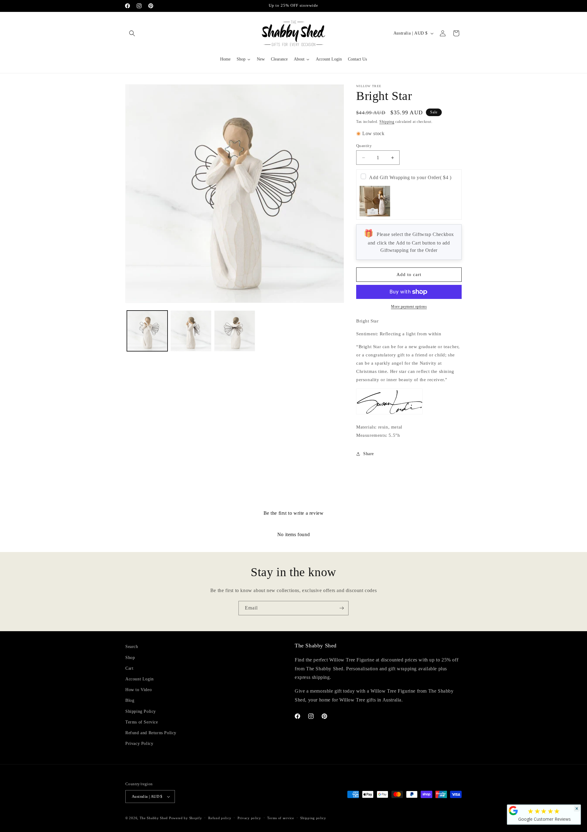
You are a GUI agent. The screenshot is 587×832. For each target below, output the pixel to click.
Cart (129, 668)
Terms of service (280, 818)
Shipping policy (313, 818)
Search (131, 646)
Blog (129, 700)
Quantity (364, 145)
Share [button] (368, 453)
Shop (130, 657)
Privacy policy (249, 818)
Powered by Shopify (185, 818)
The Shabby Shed (154, 818)
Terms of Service (141, 722)
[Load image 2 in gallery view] (191, 331)
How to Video (138, 689)
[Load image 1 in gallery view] (147, 331)
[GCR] (513, 810)
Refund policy (219, 818)
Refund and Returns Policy (150, 733)
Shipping (386, 122)
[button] (132, 33)
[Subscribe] (341, 608)
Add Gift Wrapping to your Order (410, 177)
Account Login (139, 679)
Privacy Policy (139, 743)
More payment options (409, 306)
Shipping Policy (140, 711)
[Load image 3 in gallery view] (234, 331)
